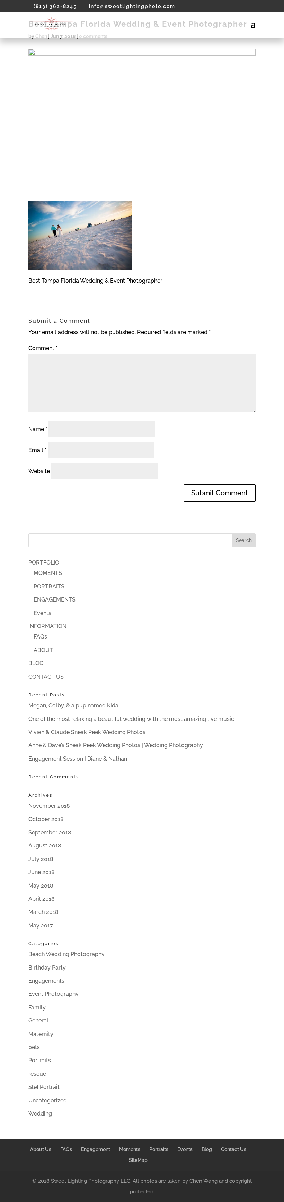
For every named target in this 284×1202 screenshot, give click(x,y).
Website (39, 471)
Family (37, 1007)
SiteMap (138, 1160)
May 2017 (40, 925)
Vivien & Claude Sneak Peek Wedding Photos (86, 732)
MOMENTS (48, 573)
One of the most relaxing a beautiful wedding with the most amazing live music (131, 719)
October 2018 (46, 819)
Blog (207, 1149)
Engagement (95, 1149)
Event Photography (53, 994)
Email (37, 450)
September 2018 (49, 832)
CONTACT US (46, 676)
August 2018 (44, 845)
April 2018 (41, 899)
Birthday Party (47, 967)
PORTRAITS (49, 586)
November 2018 (49, 805)
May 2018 (40, 885)
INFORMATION (47, 626)
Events (42, 613)
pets (34, 1047)
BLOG (35, 663)
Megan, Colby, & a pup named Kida (73, 705)
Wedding (40, 1113)
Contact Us (233, 1149)
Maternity (40, 1034)
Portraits (39, 1060)
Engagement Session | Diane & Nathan (77, 758)
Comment (42, 348)
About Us (40, 1149)
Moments (129, 1149)
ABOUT (43, 650)
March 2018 (43, 912)
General (38, 1020)
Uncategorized (47, 1100)
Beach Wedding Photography (66, 954)
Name (37, 429)
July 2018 (40, 859)
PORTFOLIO (43, 562)
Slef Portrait (44, 1087)
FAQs (40, 636)
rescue (37, 1074)
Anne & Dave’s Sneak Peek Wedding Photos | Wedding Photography (115, 745)
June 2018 (41, 872)
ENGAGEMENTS (55, 599)
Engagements (46, 981)
